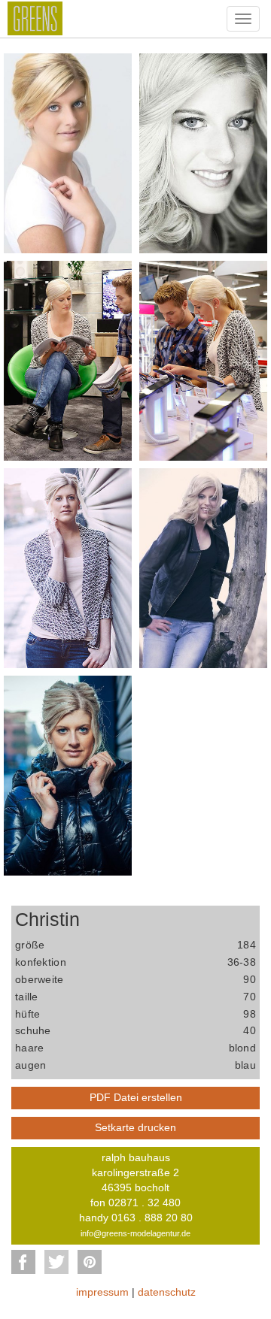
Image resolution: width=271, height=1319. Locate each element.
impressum (102, 1292)
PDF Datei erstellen (136, 1097)
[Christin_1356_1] (68, 153)
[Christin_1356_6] (203, 567)
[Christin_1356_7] (68, 775)
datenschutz (167, 1292)
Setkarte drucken (135, 1127)
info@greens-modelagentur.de (135, 1233)
